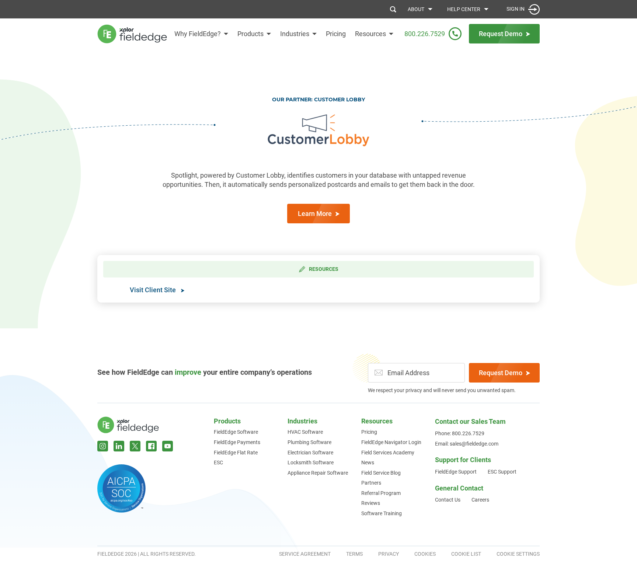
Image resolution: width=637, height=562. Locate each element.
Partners (371, 483)
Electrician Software (310, 452)
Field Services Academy (387, 452)
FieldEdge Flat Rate (236, 452)
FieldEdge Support (456, 472)
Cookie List (466, 554)
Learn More (315, 213)
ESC (218, 462)
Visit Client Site (153, 290)
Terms (354, 554)
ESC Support (502, 472)
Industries (294, 34)
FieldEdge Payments (237, 442)
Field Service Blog (381, 473)
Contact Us (447, 500)
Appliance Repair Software (318, 473)
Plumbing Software (309, 442)
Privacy (388, 554)
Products (250, 34)
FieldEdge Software (236, 432)
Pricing (336, 34)
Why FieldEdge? (197, 34)
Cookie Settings (518, 554)
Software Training (381, 513)
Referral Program (381, 493)
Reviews (370, 503)
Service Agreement (305, 554)
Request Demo (500, 373)
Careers (480, 500)
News (367, 462)
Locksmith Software (311, 462)
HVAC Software (305, 432)
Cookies (425, 554)
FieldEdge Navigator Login (391, 442)
